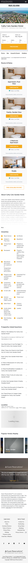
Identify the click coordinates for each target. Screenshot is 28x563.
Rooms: (4, 40)
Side (17, 407)
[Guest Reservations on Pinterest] (19, 543)
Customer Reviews (6, 526)
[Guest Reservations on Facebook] (3, 543)
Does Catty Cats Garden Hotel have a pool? (12, 357)
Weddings (24, 53)
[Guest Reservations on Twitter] (8, 543)
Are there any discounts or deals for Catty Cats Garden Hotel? (12, 388)
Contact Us (21, 522)
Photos (3, 53)
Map (8, 53)
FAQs (7, 524)
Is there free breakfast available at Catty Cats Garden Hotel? (12, 370)
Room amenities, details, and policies (14, 94)
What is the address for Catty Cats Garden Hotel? (12, 333)
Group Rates (21, 526)
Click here (8, 508)
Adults (12, 40)
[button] (1, 15)
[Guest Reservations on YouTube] (24, 543)
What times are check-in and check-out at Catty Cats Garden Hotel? (12, 351)
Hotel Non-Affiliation (7, 536)
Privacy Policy (7, 530)
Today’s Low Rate (14, 91)
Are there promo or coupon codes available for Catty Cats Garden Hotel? (11, 395)
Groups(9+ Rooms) (15, 53)
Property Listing (7, 534)
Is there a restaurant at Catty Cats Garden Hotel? (12, 363)
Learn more (3, 58)
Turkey (24, 407)
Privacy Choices (19, 532)
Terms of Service (7, 528)
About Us (7, 522)
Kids (20, 40)
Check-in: (4, 35)
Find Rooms (14, 47)
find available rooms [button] (14, 187)
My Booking (21, 524)
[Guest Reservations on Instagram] (14, 543)
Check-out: (17, 35)
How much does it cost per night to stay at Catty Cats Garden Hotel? (12, 345)
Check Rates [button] (14, 87)
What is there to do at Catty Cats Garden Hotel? (11, 376)
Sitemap (7, 532)
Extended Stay (21, 530)
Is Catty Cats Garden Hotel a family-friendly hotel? (12, 382)
